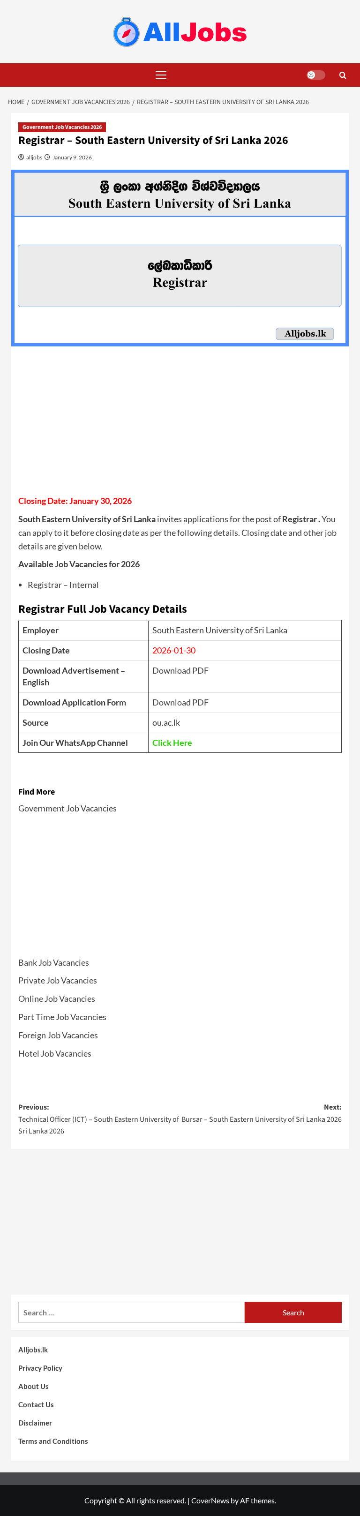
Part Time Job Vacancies (62, 1017)
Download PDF (180, 670)
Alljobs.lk (33, 1349)
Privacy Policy (40, 1368)
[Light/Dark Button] (316, 75)
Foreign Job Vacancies (58, 1035)
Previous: (98, 1119)
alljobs (33, 157)
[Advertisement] (180, 423)
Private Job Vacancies (57, 980)
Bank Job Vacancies (53, 962)
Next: (261, 1113)
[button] (158, 75)
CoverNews (210, 1500)
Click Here (172, 742)
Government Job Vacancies (67, 808)
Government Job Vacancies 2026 (62, 127)
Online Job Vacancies (56, 998)
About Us (33, 1386)
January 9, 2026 (72, 157)
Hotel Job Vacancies (54, 1053)
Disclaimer (35, 1422)
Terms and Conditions (53, 1441)
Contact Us (36, 1404)
